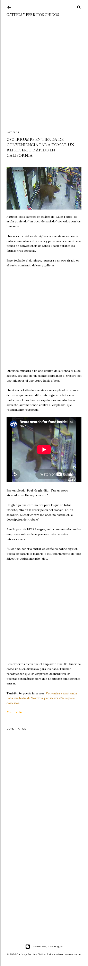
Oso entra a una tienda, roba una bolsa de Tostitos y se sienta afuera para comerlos (42, 698)
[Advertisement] (44, 76)
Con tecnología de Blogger (47, 946)
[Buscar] (79, 6)
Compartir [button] (13, 131)
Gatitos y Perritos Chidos (33, 14)
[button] (14, 712)
